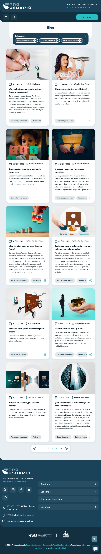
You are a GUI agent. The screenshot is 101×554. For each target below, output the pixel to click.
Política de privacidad (57, 548)
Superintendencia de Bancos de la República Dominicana (48, 545)
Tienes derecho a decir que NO (69, 328)
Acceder (86, 18)
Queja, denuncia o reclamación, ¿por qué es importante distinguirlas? (73, 247)
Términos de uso (40, 548)
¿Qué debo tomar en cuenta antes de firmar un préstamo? (26, 91)
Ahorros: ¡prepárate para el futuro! (71, 89)
